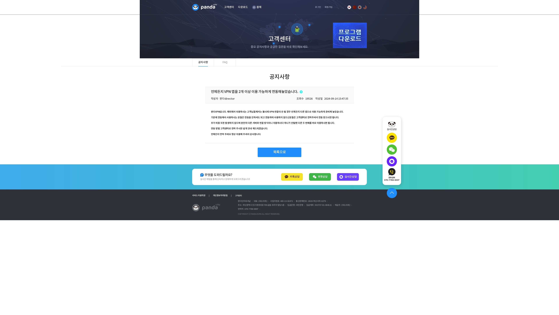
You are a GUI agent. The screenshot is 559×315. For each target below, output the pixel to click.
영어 (365, 7)
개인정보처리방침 (220, 195)
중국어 (354, 7)
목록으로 (279, 152)
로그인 (318, 7)
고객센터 (238, 195)
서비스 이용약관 (198, 195)
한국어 (349, 7)
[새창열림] (391, 138)
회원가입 (328, 7)
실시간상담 (351, 176)
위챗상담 (323, 176)
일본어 (360, 7)
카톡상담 (294, 176)
